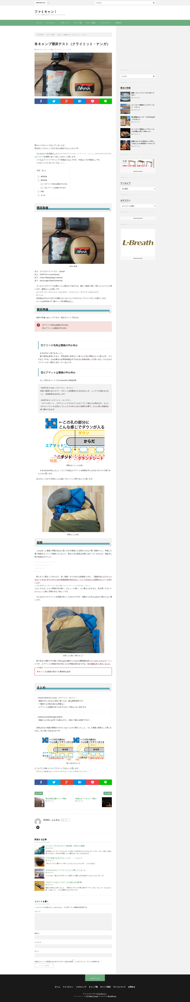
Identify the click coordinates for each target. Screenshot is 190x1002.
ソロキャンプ (64, 23)
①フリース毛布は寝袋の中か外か (54, 184)
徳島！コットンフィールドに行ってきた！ (97, 3)
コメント (38, 911)
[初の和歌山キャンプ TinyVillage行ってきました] (125, 121)
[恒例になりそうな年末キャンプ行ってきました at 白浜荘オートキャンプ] (125, 145)
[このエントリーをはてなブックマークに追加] (79, 101)
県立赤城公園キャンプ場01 (56, 798)
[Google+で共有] (66, 101)
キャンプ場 (77, 23)
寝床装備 (42, 176)
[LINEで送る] (105, 101)
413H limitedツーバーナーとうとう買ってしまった (66, 870)
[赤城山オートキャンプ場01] (107, 802)
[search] (153, 2)
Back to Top (95, 978)
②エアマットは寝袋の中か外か (53, 188)
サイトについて (105, 23)
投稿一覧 (64, 820)
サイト (37, 951)
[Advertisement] (73, 126)
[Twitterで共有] (53, 101)
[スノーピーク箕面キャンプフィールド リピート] (125, 109)
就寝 (41, 191)
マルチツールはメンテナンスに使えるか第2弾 (64, 882)
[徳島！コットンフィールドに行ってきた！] (125, 97)
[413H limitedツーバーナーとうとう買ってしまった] (39, 874)
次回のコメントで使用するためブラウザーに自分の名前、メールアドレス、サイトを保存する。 (68, 961)
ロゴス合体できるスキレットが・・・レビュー (64, 858)
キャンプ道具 (90, 23)
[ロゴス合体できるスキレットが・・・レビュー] (39, 862)
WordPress (112, 996)
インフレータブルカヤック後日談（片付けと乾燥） (66, 846)
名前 (37, 933)
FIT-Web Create (92, 996)
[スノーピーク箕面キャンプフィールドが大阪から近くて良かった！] (125, 133)
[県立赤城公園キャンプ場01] (39, 802)
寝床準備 (42, 180)
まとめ (41, 195)
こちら (61, 163)
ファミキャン (50, 23)
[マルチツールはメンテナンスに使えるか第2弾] (39, 886)
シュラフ (68, 49)
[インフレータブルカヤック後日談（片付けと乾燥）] (39, 849)
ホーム (39, 23)
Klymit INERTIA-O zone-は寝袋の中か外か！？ (72, 771)
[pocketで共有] (92, 101)
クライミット (61, 49)
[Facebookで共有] (41, 101)
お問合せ (118, 23)
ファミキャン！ (46, 11)
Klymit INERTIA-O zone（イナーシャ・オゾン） (76, 153)
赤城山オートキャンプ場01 (86, 798)
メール (38, 942)
